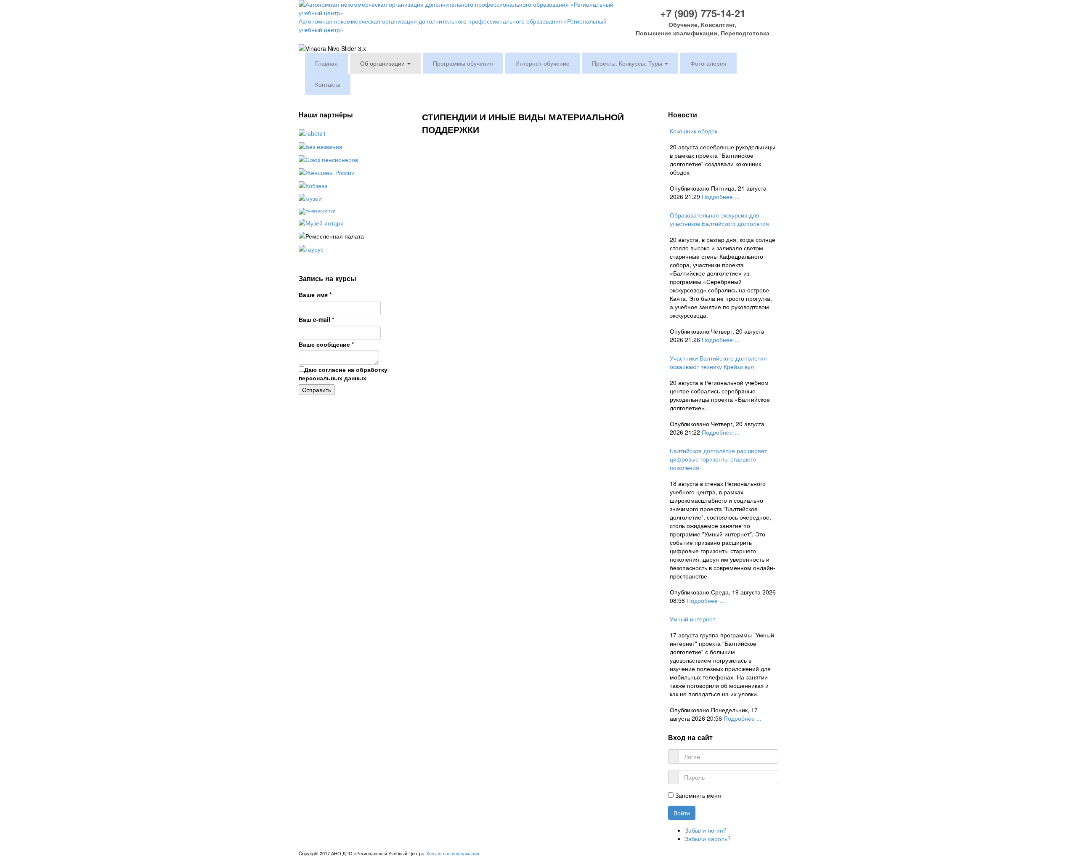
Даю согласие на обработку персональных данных (343, 373)
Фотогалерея (708, 63)
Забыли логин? (706, 830)
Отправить (316, 389)
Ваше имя (315, 294)
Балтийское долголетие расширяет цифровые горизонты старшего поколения (718, 459)
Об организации (383, 63)
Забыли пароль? (708, 838)
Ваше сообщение (326, 344)
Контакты (327, 84)
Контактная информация (453, 853)
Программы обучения (463, 63)
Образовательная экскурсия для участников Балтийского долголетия (719, 219)
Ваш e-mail (316, 319)
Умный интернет (692, 619)
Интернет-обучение (542, 63)
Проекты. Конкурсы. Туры (628, 63)
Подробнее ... (721, 196)
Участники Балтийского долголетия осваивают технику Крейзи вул (718, 362)
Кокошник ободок (693, 131)
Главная (326, 63)
